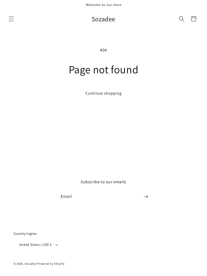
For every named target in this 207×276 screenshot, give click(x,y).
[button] (11, 19)
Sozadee (30, 263)
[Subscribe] (146, 196)
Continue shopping (103, 93)
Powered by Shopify (51, 263)
